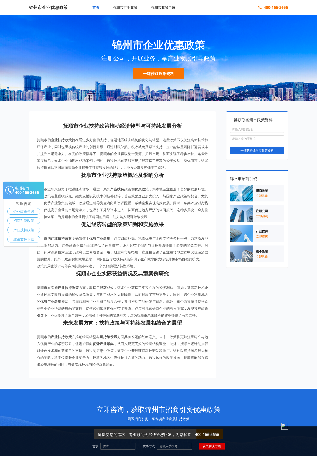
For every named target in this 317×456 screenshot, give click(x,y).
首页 (96, 7)
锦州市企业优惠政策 (48, 7)
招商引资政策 (23, 220)
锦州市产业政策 (125, 7)
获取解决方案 (212, 446)
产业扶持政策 (23, 230)
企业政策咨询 (23, 211)
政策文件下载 (23, 239)
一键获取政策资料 (158, 73)
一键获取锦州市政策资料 (257, 150)
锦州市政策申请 (163, 7)
